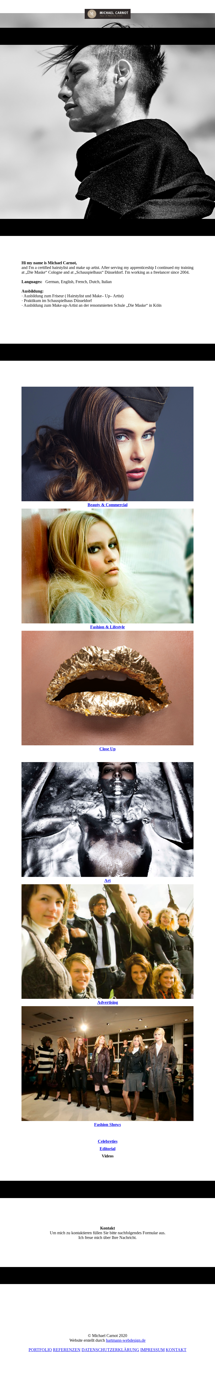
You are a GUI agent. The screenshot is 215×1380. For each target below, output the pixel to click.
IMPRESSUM (152, 1349)
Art (107, 880)
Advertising (107, 1002)
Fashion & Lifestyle (107, 627)
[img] (108, 14)
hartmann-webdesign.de (126, 1340)
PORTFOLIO (40, 1349)
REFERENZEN (66, 1349)
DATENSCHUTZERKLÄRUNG (110, 1349)
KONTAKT (176, 1349)
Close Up (107, 749)
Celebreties (107, 1141)
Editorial (107, 1148)
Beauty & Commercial (107, 505)
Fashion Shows (107, 1124)
